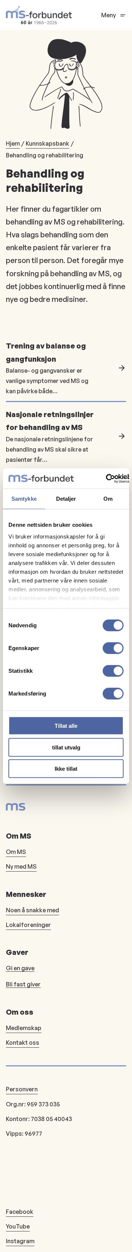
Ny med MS (21, 866)
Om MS (16, 851)
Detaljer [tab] (66, 499)
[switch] (113, 648)
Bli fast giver (23, 984)
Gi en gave (20, 968)
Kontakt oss (22, 1042)
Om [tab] (108, 499)
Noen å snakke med (32, 910)
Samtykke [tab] (24, 499)
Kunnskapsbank (47, 143)
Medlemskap (23, 1028)
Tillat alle (66, 726)
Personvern (22, 1089)
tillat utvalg (66, 747)
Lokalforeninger (28, 924)
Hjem (13, 143)
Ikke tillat (66, 769)
